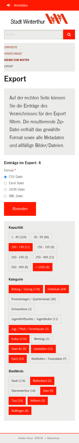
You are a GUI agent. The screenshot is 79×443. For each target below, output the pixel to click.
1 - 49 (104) (18, 237)
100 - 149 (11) (20, 247)
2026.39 (39, 438)
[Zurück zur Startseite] (39, 20)
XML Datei (16, 196)
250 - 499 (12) (45, 257)
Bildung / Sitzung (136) (25, 289)
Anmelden (21, 5)
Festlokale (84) (57, 289)
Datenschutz (54, 438)
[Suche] (69, 34)
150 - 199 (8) (45, 247)
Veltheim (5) (37, 400)
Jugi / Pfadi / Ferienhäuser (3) (30, 329)
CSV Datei (16, 177)
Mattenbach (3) (42, 380)
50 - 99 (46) (41, 237)
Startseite (10, 47)
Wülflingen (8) (19, 411)
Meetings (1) (41, 339)
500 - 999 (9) (19, 267)
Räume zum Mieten (16, 60)
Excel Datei (16, 183)
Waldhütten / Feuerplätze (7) (48, 358)
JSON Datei (17, 189)
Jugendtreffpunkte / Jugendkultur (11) (34, 319)
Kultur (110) (19, 339)
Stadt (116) (18, 380)
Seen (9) (48, 390)
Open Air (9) (18, 349)
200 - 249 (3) (19, 257)
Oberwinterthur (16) (23, 390)
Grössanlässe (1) (21, 309)
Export (8, 66)
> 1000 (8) (43, 267)
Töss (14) (17, 400)
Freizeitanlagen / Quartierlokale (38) (33, 299)
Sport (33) (17, 358)
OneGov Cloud (26, 438)
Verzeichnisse (13, 53)
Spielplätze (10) (43, 349)
